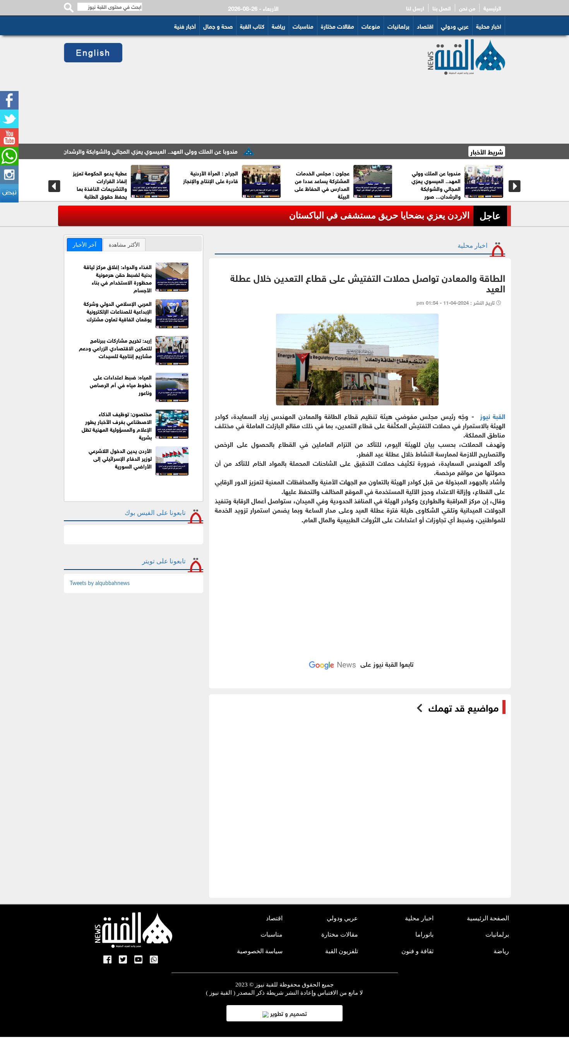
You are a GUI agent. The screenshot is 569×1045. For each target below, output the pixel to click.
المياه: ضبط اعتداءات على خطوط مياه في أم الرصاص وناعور (121, 384)
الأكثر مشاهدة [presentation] (124, 245)
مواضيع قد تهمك (463, 707)
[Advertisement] (265, 89)
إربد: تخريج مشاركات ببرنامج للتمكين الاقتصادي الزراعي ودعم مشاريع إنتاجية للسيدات (115, 347)
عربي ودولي (455, 26)
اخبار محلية (488, 26)
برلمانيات (398, 26)
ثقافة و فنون (417, 951)
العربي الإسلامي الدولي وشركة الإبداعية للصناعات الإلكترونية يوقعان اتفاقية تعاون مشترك (118, 310)
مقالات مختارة (337, 26)
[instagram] (9, 174)
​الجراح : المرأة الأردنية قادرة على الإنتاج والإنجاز (479, 176)
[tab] (84, 244)
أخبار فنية (185, 26)
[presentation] (54, 186)
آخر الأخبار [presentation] (84, 245)
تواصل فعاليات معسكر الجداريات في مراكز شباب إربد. (147, 180)
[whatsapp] (9, 156)
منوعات (371, 26)
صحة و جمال (218, 26)
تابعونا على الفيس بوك (155, 513)
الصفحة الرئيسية (488, 918)
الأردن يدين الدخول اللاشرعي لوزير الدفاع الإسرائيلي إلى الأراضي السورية (120, 457)
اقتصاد (425, 26)
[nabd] (9, 193)
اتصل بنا (441, 8)
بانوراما (424, 934)
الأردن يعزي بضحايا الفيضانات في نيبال (399, 215)
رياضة (278, 26)
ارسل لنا (415, 8)
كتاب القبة (252, 26)
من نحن (467, 8)
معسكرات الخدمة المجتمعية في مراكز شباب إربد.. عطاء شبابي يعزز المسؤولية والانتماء (258, 184)
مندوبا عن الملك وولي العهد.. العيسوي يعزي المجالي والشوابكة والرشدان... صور (169, 151)
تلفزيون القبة (341, 951)
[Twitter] (9, 119)
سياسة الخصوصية (260, 951)
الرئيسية (492, 8)
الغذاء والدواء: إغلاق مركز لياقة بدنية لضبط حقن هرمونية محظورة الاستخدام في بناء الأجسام (118, 277)
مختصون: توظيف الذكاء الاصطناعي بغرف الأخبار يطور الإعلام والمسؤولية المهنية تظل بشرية (117, 424)
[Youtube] (9, 137)
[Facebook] (9, 100)
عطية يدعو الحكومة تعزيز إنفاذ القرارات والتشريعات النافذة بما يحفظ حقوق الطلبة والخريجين (388, 188)
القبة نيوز (492, 416)
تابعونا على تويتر (164, 561)
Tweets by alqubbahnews (100, 583)
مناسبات (303, 26)
